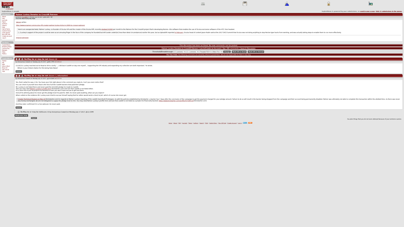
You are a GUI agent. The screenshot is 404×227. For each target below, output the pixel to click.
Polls (3, 27)
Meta (3, 52)
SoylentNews (7, 6)
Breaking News (7, 47)
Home (170, 123)
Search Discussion (247, 48)
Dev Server (5, 69)
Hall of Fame (6, 29)
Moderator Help (21, 115)
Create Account (7, 36)
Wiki (3, 64)
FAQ (3, 18)
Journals (4, 20)
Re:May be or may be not (36, 59)
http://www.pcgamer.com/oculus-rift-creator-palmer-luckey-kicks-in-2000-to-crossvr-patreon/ (50, 25)
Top (224, 48)
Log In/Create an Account (210, 48)
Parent (18, 71)
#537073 (58, 78)
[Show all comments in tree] (22, 59)
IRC (3, 62)
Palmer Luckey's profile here (40, 89)
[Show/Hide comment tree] (19, 59)
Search (4, 25)
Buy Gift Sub (6, 34)
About (4, 16)
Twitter (4, 61)
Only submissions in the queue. (389, 11)
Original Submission (22, 37)
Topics (4, 22)
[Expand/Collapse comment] (16, 59)
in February (179, 32)
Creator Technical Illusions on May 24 (31, 99)
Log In (4, 38)
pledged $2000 (107, 29)
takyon (18, 22)
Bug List (4, 68)
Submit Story (6, 31)
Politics (4, 54)
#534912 (58, 62)
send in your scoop (367, 11)
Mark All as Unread (256, 52)
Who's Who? (6, 66)
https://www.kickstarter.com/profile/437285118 (176, 101)
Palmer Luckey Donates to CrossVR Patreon (37, 15)
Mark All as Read (239, 52)
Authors (4, 23)
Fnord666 (25, 17)
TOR (3, 71)
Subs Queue (6, 32)
